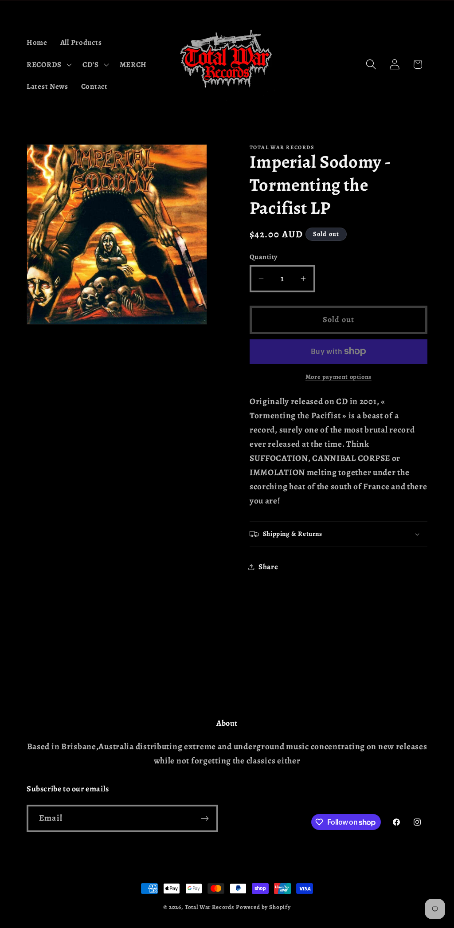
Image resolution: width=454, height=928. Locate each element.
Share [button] (268, 567)
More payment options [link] (338, 376)
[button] (48, 64)
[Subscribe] (204, 818)
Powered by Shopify (263, 907)
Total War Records (209, 907)
